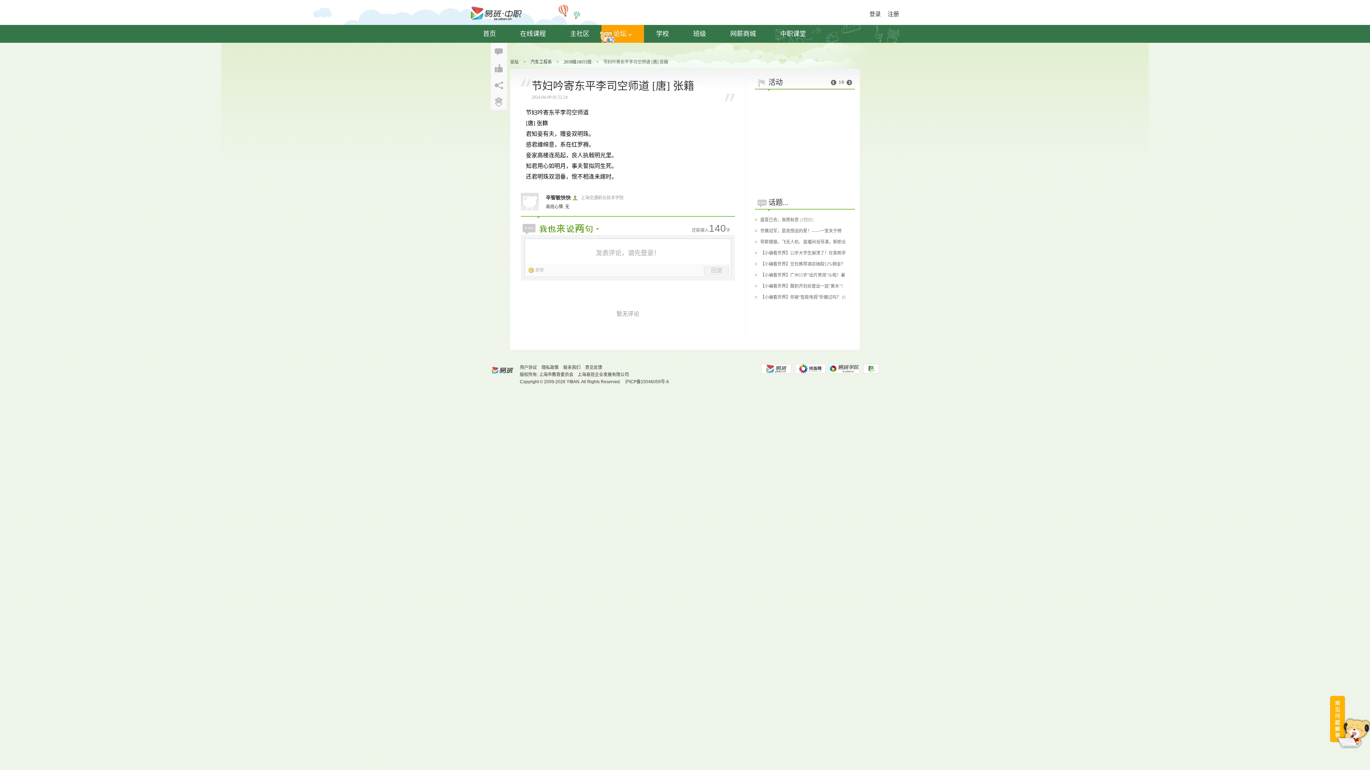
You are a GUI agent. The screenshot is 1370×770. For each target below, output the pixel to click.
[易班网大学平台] (776, 369)
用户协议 (528, 367)
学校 (662, 33)
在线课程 (533, 33)
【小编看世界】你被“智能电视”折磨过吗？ (800, 297)
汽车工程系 (541, 62)
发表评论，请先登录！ (628, 253)
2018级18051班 (578, 62)
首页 (489, 33)
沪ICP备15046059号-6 (647, 381)
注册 (893, 14)
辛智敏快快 (558, 197)
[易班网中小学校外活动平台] (810, 369)
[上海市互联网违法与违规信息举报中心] (871, 369)
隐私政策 (550, 367)
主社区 (579, 33)
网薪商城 (743, 33)
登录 (875, 14)
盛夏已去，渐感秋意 (779, 219)
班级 (699, 33)
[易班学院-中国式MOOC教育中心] (844, 369)
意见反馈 (593, 367)
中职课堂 (793, 33)
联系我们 (571, 367)
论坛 (620, 33)
